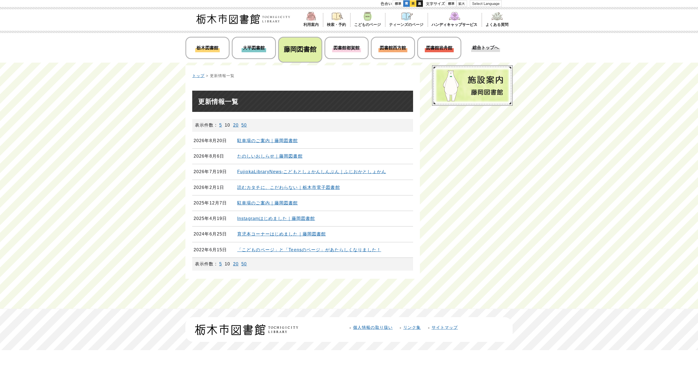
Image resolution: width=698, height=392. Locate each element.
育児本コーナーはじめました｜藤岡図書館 (281, 234)
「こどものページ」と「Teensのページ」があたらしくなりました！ (309, 249)
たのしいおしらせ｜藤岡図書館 (270, 156)
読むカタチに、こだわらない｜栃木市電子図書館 (288, 187)
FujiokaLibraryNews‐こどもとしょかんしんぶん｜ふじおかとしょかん (311, 171)
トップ (198, 76)
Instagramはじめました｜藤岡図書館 (276, 218)
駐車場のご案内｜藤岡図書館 (267, 140)
